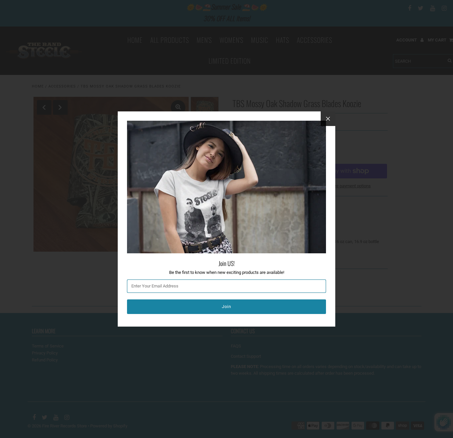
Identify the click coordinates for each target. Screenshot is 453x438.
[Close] (328, 118)
